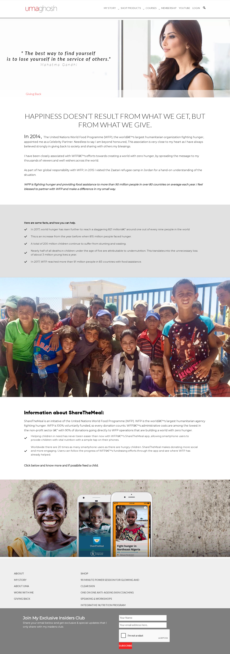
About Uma (21, 586)
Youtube (184, 8)
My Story (110, 8)
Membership (168, 8)
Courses (151, 8)
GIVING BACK (22, 598)
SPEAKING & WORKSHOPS (96, 598)
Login (196, 8)
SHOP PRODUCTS (131, 8)
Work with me (24, 592)
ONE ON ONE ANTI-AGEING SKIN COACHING (107, 592)
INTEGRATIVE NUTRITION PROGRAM (103, 605)
